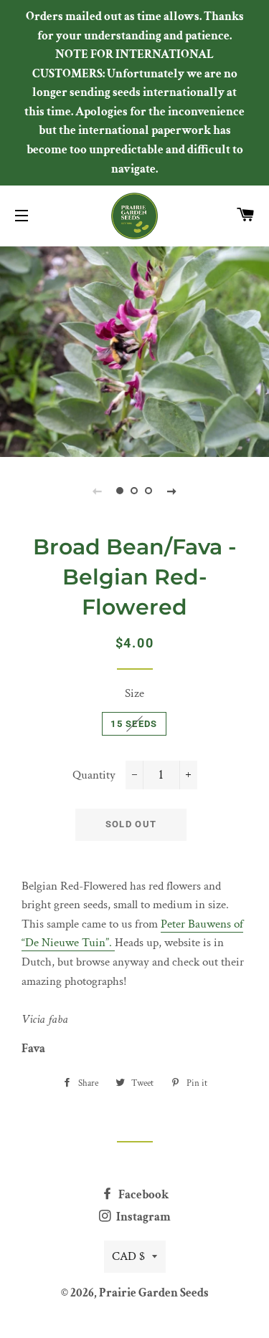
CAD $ (128, 1256)
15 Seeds (133, 723)
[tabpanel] (134, 350)
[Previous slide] (97, 490)
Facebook (142, 1195)
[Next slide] (172, 490)
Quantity (93, 775)
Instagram (142, 1217)
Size (134, 693)
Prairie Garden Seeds (154, 1293)
